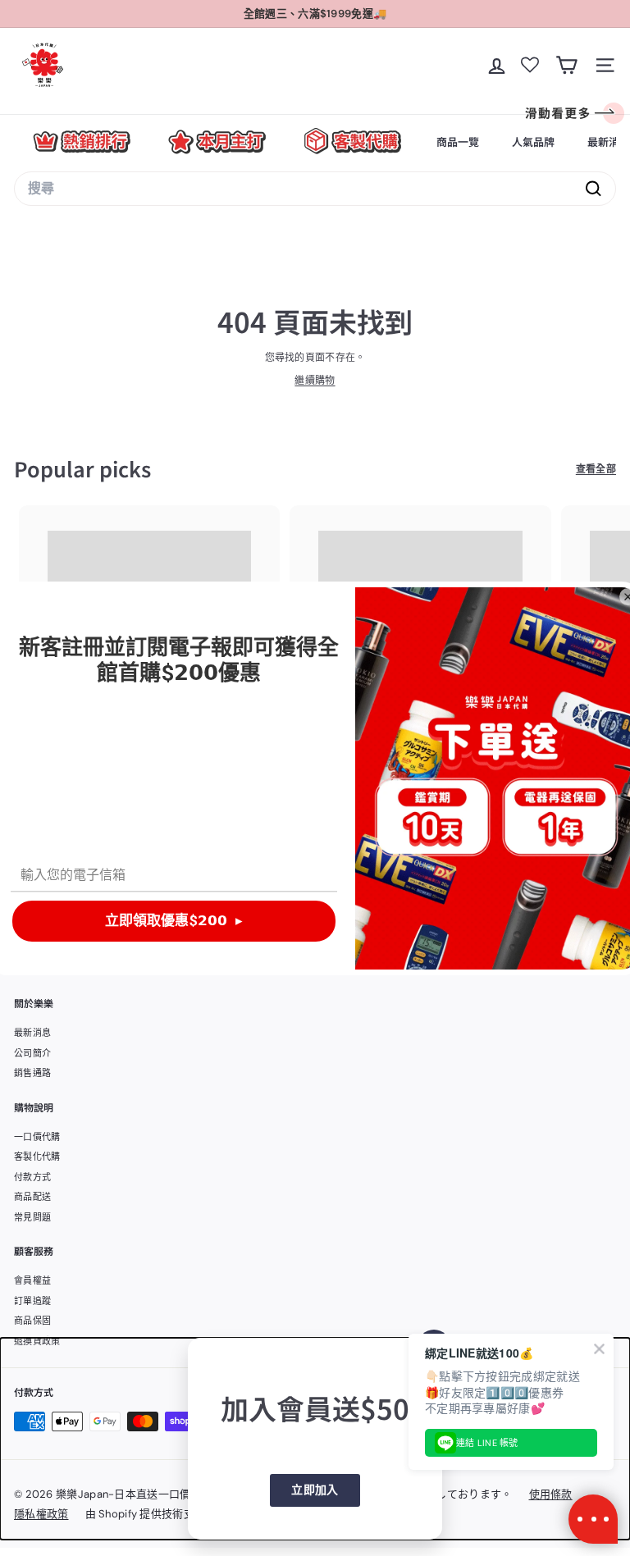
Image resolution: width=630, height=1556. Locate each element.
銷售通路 (32, 1073)
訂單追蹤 (32, 1301)
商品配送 (32, 1196)
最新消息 (32, 1032)
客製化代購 (37, 1156)
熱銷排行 (81, 141)
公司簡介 (32, 1053)
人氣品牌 (533, 141)
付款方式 (32, 1177)
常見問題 (32, 1217)
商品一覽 (457, 141)
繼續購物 (314, 380)
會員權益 (32, 1280)
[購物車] (566, 65)
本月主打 (217, 141)
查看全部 (596, 469)
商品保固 (32, 1320)
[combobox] (315, 188)
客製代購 (352, 141)
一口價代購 (37, 1137)
